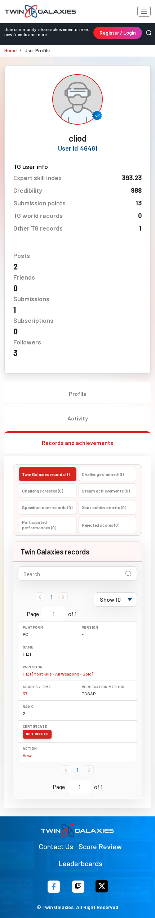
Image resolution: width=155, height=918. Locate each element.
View (27, 755)
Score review (100, 846)
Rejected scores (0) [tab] (100, 524)
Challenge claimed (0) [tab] (103, 474)
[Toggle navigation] (144, 11)
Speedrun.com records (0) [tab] (47, 507)
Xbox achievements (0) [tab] (104, 507)
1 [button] (51, 597)
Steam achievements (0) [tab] (106, 490)
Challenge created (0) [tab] (42, 490)
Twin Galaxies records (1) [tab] (46, 474)
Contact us (56, 846)
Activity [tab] (77, 418)
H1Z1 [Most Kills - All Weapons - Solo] (58, 673)
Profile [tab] (78, 393)
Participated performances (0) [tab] (39, 525)
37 (25, 693)
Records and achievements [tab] (78, 442)
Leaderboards (80, 863)
